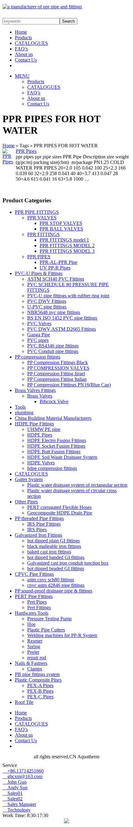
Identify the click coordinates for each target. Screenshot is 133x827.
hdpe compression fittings (52, 468)
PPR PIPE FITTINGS (37, 212)
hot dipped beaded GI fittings (55, 568)
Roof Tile (24, 702)
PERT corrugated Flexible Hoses (59, 507)
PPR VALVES (42, 217)
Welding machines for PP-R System (62, 635)
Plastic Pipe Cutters (46, 629)
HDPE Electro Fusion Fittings (56, 440)
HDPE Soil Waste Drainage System (62, 457)
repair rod (36, 657)
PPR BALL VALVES (61, 228)
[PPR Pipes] (9, 161)
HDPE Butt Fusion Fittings (53, 451)
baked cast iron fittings (49, 551)
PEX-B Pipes (40, 691)
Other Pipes (26, 501)
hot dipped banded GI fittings (55, 557)
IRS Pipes (37, 529)
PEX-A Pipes (40, 685)
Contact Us (26, 59)
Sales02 (12, 798)
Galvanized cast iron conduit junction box (68, 563)
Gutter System (29, 479)
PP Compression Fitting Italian (57, 379)
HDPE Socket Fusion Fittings (56, 446)
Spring (33, 646)
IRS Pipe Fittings (44, 524)
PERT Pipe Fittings (34, 596)
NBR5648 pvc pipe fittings (53, 312)
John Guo (14, 782)
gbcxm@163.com (22, 776)
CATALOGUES (31, 43)
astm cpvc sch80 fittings (50, 579)
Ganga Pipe (38, 334)
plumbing (24, 412)
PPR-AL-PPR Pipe (58, 262)
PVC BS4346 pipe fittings (53, 345)
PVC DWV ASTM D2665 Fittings (61, 329)
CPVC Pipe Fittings (34, 574)
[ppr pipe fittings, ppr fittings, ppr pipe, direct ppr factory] (42, 6)
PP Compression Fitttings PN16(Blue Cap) (69, 384)
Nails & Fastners (31, 663)
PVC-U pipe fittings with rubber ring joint (68, 295)
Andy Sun (15, 787)
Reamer (34, 641)
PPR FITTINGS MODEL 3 (67, 251)
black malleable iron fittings (54, 546)
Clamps (34, 668)
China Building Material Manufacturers (53, 418)
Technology (16, 809)
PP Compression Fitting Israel (56, 373)
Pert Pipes (37, 602)
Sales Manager (19, 804)
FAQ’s (21, 48)
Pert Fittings (39, 607)
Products (23, 37)
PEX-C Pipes (40, 696)
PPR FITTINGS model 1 (64, 240)
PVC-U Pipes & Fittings (38, 273)
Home (21, 32)
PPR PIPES (38, 256)
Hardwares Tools (31, 613)
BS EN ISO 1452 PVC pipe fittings (62, 318)
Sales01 (12, 793)
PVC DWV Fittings (46, 301)
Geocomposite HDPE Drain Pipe (59, 512)
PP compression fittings (37, 357)
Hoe (31, 624)
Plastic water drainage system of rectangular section (77, 485)
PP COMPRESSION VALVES (58, 368)
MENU (22, 76)
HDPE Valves (41, 462)
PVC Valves (39, 323)
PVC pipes (38, 340)
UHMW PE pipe (43, 429)
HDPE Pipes (39, 434)
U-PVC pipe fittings (46, 306)
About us (24, 54)
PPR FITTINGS (43, 234)
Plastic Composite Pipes (38, 680)
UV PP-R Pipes (55, 267)
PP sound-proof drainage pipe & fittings (53, 590)
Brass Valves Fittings (35, 390)
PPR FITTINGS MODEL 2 (67, 245)
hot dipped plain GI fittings (53, 540)
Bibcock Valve (54, 401)
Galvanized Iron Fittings (38, 535)
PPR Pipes (26, 151)
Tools (20, 407)
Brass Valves (39, 395)
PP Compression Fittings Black (57, 362)
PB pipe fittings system (37, 674)
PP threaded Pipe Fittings (39, 518)
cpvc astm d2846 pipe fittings (55, 585)
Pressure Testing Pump (49, 618)
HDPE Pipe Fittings (34, 423)
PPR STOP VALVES (61, 223)
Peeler (33, 652)
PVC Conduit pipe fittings (52, 351)
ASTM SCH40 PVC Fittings (55, 279)
